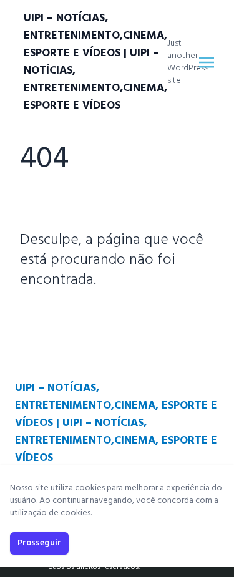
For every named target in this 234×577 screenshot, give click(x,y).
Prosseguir (39, 543)
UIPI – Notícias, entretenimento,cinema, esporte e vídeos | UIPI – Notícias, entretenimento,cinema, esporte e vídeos (95, 62)
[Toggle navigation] (206, 62)
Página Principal (62, 317)
